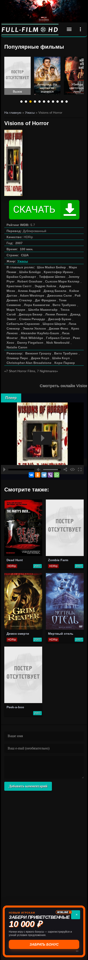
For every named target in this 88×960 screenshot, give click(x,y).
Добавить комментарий (28, 786)
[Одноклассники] (37, 475)
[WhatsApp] (56, 475)
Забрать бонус (44, 944)
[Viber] (50, 475)
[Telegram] (44, 475)
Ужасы (22, 261)
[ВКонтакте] (31, 475)
